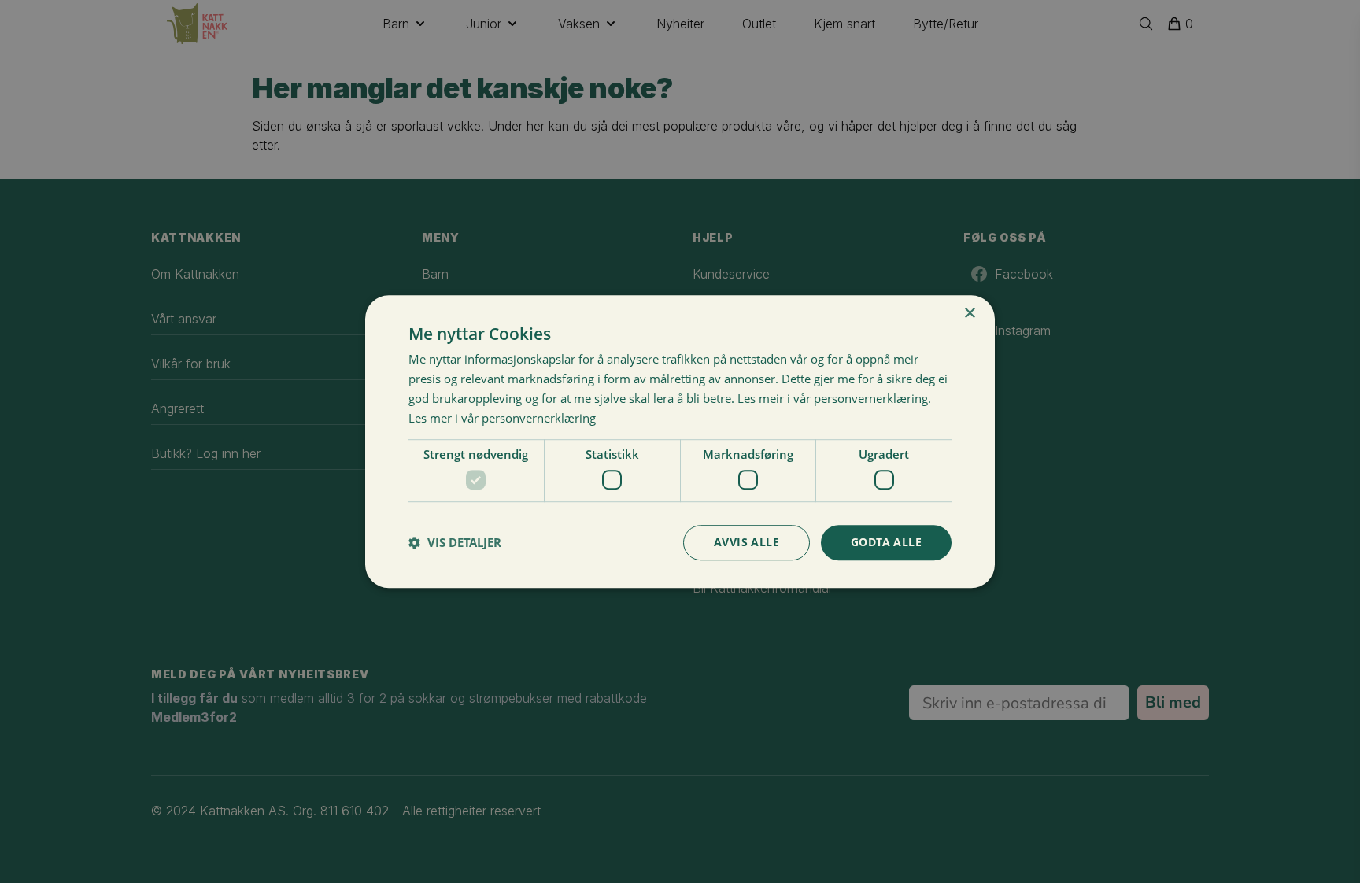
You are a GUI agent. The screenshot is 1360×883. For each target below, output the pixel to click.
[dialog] (680, 441)
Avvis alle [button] (746, 541)
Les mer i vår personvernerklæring (502, 418)
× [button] (969, 314)
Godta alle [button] (886, 541)
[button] (454, 542)
